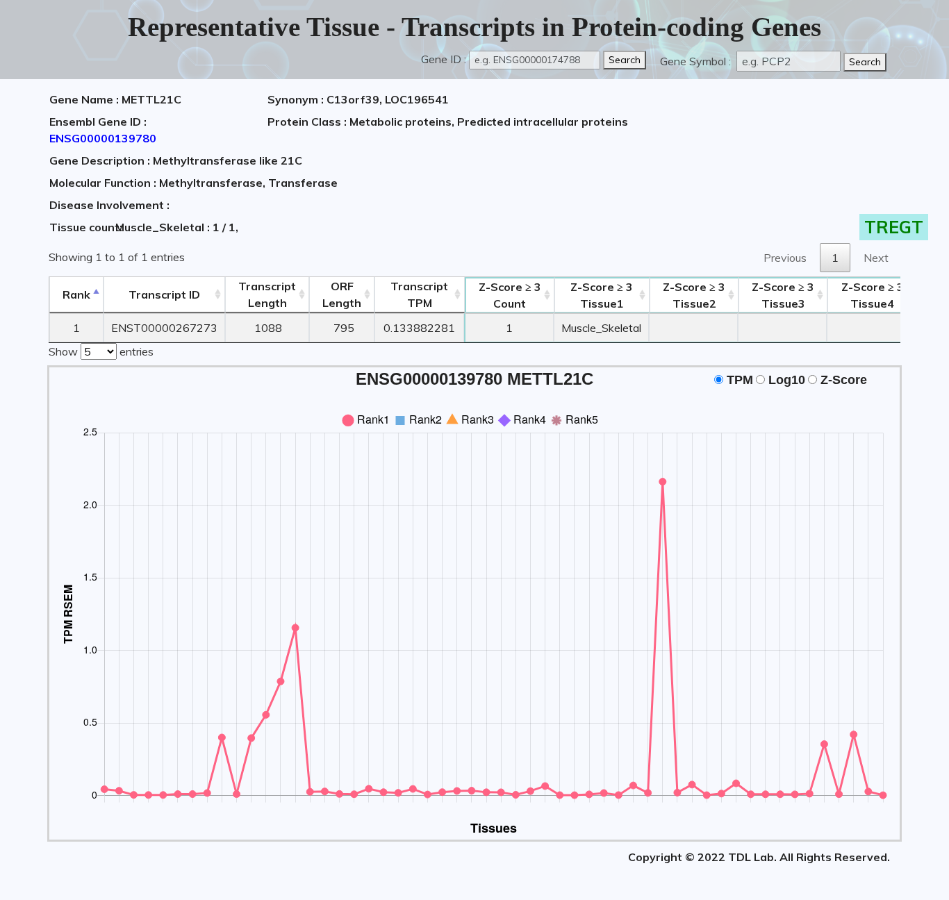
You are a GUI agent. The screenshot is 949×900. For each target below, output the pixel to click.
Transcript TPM (419, 294)
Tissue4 (872, 295)
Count (510, 295)
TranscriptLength (267, 294)
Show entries (101, 351)
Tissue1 (601, 295)
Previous (785, 258)
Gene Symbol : (697, 61)
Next (876, 258)
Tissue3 (783, 295)
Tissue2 (694, 295)
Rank (76, 294)
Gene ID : (443, 59)
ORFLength (341, 294)
